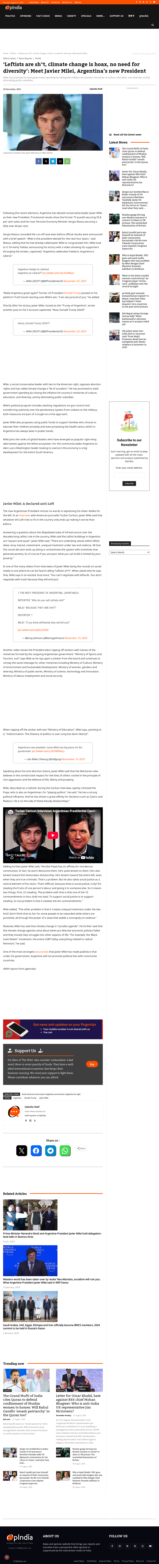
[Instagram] (140, 2)
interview (24, 515)
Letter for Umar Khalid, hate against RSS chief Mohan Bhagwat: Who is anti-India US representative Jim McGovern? (78, 1404)
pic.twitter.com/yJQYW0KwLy (48, 751)
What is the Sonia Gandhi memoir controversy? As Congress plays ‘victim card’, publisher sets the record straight (135, 281)
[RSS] (143, 2)
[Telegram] (53, 161)
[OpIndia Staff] (14, 1113)
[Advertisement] (53, 703)
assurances (41, 951)
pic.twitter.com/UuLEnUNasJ (58, 273)
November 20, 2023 (74, 281)
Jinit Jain (6, 1419)
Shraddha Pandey (63, 1415)
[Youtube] (154, 2)
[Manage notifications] (6, 1557)
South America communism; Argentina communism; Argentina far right (51, 1094)
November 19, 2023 (75, 638)
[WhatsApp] (150, 2)
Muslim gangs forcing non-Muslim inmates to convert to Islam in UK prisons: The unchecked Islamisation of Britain (86, 1454)
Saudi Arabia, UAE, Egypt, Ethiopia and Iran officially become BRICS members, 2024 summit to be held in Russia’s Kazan (51, 1326)
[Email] (60, 161)
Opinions (7, 1390)
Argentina (17, 1098)
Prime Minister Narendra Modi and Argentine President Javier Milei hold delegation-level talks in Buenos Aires (52, 1235)
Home (5, 53)
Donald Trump (72, 293)
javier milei (43, 1098)
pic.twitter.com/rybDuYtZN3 (33, 630)
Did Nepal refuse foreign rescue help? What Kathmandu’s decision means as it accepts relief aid (135, 319)
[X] (147, 2)
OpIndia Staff (96, 88)
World (13, 53)
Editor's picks (9, 58)
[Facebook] (136, 2)
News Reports (25, 58)
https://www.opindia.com (35, 1111)
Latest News (118, 142)
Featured (60, 1390)
